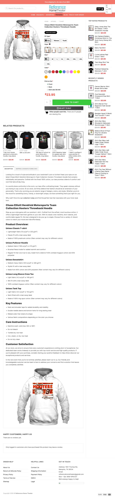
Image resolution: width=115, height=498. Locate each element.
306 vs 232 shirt (25, 152)
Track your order (76, 15)
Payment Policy (36, 474)
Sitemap (6, 481)
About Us (6, 467)
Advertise (50, 15)
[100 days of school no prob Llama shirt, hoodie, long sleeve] (43, 140)
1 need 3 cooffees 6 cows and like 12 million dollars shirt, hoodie (75, 155)
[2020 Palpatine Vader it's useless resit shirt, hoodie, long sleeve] (59, 140)
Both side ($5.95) (54, 90)
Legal (33, 481)
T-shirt (61, 21)
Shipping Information (38, 471)
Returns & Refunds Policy (12, 471)
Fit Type (48, 36)
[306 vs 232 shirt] (27, 140)
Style (47, 44)
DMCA (33, 478)
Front (50, 84)
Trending (59, 15)
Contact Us (35, 467)
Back (50, 87)
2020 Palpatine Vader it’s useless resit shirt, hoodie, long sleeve (59, 154)
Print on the (49, 81)
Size (46, 55)
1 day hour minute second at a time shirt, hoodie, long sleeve (10, 154)
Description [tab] (9, 168)
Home (33, 15)
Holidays (40, 15)
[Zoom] (5, 58)
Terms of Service (9, 478)
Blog (66, 15)
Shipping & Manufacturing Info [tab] (26, 168)
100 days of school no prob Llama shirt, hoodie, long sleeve (43, 154)
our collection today (27, 198)
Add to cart (72, 102)
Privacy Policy (8, 474)
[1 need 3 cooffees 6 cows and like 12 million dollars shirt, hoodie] (76, 140)
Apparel (53, 21)
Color (47, 67)
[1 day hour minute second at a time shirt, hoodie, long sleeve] (10, 140)
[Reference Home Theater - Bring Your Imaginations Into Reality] (57, 8)
